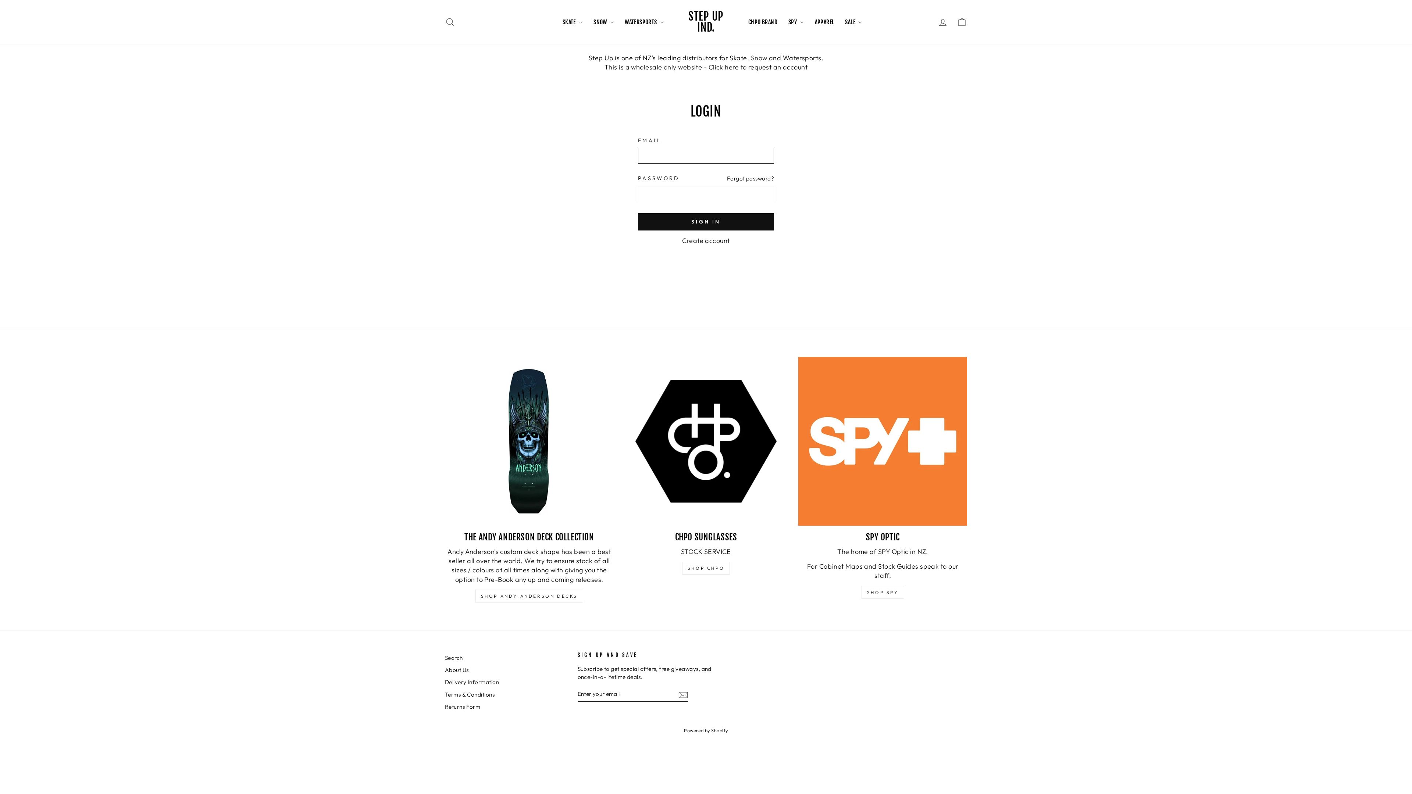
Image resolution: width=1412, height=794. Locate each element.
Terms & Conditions (470, 694)
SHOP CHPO (706, 568)
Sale (850, 22)
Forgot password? (750, 178)
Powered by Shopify (706, 730)
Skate (570, 22)
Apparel (824, 22)
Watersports (641, 22)
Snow (600, 22)
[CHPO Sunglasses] (706, 441)
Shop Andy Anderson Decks (529, 596)
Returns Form (462, 706)
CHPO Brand (762, 22)
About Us (457, 669)
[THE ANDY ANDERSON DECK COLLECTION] (529, 441)
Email (650, 140)
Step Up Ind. (706, 22)
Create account (706, 240)
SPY (793, 22)
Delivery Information (472, 682)
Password (659, 178)
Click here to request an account (758, 67)
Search (454, 657)
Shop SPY (883, 592)
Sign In (705, 221)
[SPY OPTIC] (882, 441)
